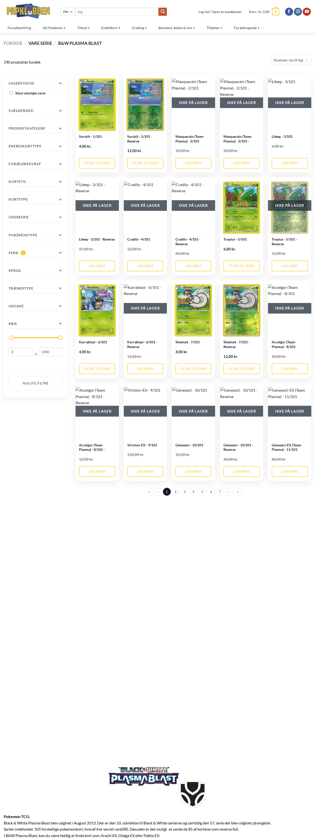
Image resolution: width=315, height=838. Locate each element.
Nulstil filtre (36, 383)
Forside (13, 43)
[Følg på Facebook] (289, 12)
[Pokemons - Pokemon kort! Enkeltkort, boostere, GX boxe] (28, 11)
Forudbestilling (19, 28)
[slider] (11, 337)
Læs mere (193, 163)
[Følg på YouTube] (307, 12)
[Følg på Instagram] (298, 12)
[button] (220, 11)
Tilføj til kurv (97, 163)
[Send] (162, 12)
